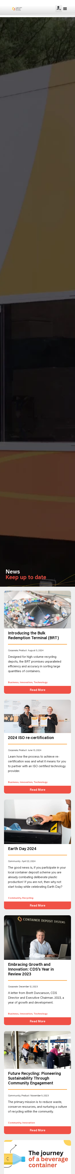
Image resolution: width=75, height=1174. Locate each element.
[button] (65, 9)
